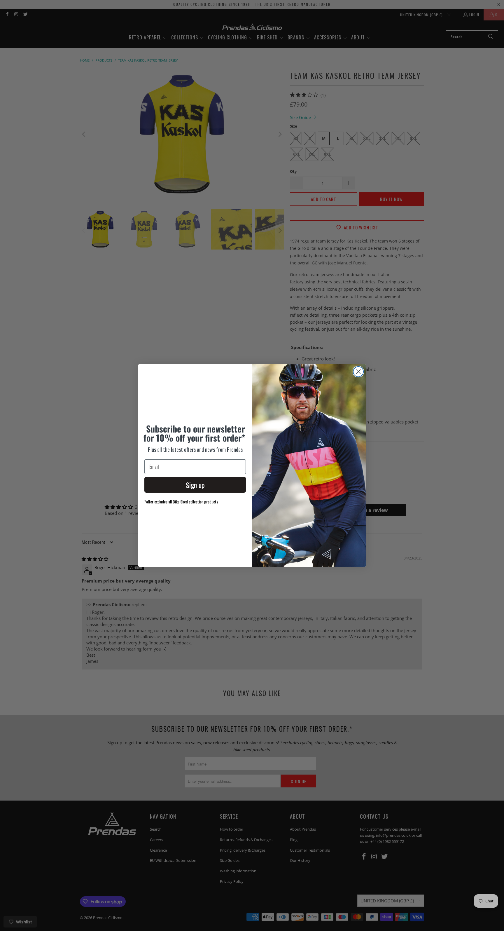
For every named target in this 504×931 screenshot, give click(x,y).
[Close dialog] (358, 372)
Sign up (195, 485)
